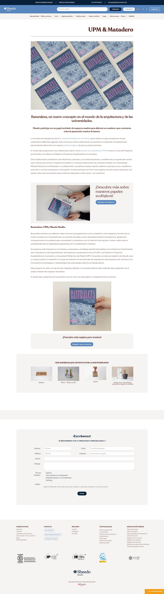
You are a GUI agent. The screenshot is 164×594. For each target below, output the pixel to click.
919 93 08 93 (49, 530)
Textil (56, 16)
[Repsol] (95, 373)
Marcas (123, 16)
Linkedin (74, 529)
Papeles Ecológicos (106, 202)
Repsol (95, 382)
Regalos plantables (67, 16)
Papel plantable (34, 16)
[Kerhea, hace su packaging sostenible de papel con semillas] (122, 374)
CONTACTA (129, 9)
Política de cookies (105, 540)
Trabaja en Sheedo (51, 538)
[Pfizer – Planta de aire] (68, 374)
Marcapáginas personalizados (137, 533)
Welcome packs (114, 16)
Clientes (19, 531)
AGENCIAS (154, 9)
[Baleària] (41, 374)
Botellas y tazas (80, 16)
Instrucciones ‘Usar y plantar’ (25, 535)
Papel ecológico (132, 531)
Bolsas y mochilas (94, 16)
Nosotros (19, 529)
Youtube (74, 533)
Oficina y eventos (46, 16)
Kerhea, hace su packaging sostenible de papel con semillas (122, 383)
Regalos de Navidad (134, 542)
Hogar (104, 16)
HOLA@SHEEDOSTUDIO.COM (117, 2)
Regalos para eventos (81, 344)
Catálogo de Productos (24, 533)
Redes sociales (104, 543)
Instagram (75, 531)
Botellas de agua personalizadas (138, 544)
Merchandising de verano (135, 546)
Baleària (41, 383)
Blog (17, 538)
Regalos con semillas (134, 540)
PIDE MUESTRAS (21, 540)
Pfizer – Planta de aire (68, 383)
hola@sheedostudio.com (52, 534)
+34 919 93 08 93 (96, 2)
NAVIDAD (131, 16)
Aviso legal (103, 538)
